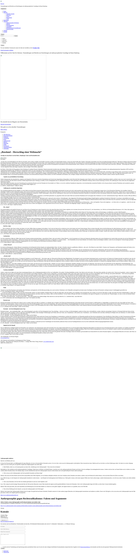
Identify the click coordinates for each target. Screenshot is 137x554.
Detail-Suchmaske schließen (7, 50)
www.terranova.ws (5, 337)
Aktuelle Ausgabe (10, 13)
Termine (5, 30)
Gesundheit (8, 26)
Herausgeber (9, 17)
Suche (2, 34)
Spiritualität (6, 148)
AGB (7, 19)
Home (4, 11)
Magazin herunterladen (6, 124)
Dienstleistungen (10, 25)
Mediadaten (6, 20)
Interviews (8, 15)
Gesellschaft (6, 138)
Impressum (5, 551)
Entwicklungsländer (7, 135)
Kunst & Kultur (9, 29)
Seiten (3, 38)
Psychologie (6, 146)
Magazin (5, 12)
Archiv (7, 16)
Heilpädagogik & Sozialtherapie (13, 28)
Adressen (5, 21)
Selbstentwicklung (7, 147)
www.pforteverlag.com (48, 341)
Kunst (4, 139)
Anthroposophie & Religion (12, 22)
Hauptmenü (3, 8)
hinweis (2, 3)
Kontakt (5, 31)
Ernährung (5, 137)
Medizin (5, 142)
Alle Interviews (6, 134)
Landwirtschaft (6, 140)
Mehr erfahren (4, 129)
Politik (4, 144)
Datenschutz (6, 552)
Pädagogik (5, 143)
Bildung (8, 24)
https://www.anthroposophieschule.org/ (9, 495)
